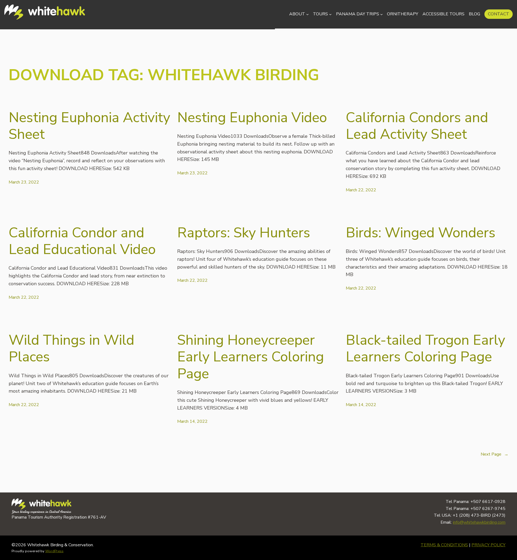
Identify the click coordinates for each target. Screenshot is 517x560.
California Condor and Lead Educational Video (82, 241)
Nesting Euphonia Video (252, 117)
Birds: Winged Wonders (420, 232)
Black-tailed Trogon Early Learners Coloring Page (425, 348)
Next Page (494, 454)
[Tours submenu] (330, 14)
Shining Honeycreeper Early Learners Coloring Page (250, 357)
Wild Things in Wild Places (71, 348)
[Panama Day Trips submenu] (381, 14)
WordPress (54, 551)
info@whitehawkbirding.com (479, 522)
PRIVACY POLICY (488, 545)
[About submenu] (307, 14)
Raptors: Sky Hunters (243, 232)
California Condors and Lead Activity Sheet (417, 126)
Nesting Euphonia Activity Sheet (89, 126)
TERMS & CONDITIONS (444, 545)
